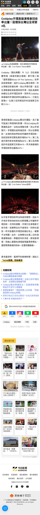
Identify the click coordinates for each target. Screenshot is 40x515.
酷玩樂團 (17, 322)
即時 (8, 5)
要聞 (14, 5)
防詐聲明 (5, 474)
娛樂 (25, 5)
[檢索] (32, 2)
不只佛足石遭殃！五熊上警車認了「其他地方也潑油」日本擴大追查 (10, 394)
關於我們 (20, 478)
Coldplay (7, 322)
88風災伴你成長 (23, 9)
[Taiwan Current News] (24, 2)
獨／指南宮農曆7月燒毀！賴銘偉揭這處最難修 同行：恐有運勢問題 (19, 355)
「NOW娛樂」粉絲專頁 (12, 260)
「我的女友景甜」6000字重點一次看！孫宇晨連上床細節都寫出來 (7, 355)
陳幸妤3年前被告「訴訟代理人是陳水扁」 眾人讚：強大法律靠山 (29, 450)
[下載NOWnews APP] (28, 2)
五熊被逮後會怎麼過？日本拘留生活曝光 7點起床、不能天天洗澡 (19, 372)
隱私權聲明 (24, 474)
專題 (19, 5)
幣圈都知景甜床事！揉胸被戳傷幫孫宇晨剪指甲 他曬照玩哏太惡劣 (7, 411)
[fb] (11, 486)
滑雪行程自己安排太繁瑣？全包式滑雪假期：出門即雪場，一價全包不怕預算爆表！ (28, 394)
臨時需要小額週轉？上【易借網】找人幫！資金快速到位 (32, 411)
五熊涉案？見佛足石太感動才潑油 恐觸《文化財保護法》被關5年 (32, 372)
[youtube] (27, 486)
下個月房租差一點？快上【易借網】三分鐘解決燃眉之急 (7, 373)
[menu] (38, 6)
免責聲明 (14, 474)
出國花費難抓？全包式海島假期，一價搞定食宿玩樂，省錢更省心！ (7, 429)
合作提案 (28, 478)
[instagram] (17, 486)
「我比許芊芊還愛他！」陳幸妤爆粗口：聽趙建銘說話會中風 (32, 428)
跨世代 (35, 9)
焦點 (2, 5)
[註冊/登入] (37, 2)
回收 (34, 322)
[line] (22, 486)
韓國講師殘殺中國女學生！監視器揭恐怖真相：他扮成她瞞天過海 (19, 411)
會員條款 (11, 478)
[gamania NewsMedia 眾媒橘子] (20, 495)
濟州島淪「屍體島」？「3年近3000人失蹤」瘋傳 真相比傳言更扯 (10, 450)
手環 (27, 322)
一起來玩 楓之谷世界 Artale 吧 (32, 355)
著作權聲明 (34, 474)
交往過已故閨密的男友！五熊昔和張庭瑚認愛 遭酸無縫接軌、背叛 (19, 428)
